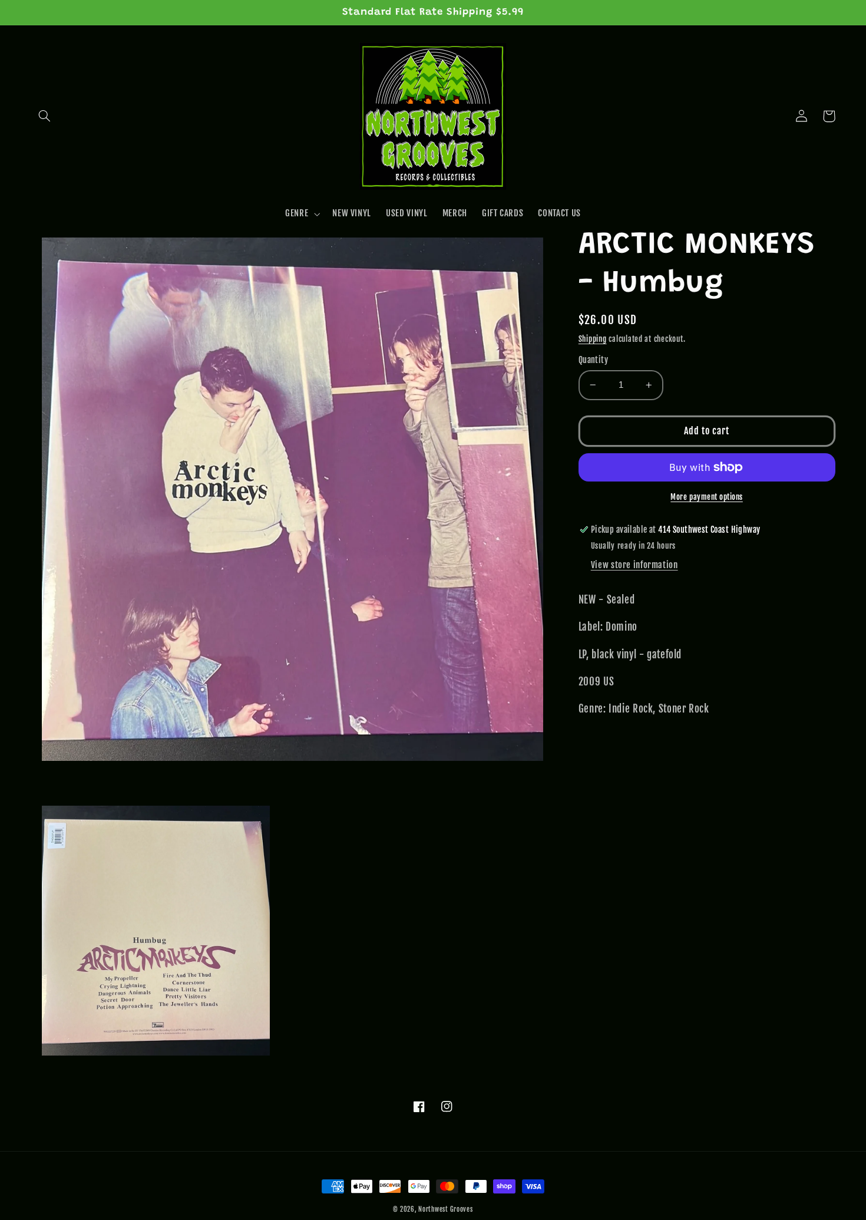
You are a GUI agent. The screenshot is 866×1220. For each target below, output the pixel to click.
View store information (634, 565)
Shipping (593, 338)
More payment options (706, 497)
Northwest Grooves (445, 1209)
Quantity (593, 360)
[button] (44, 116)
